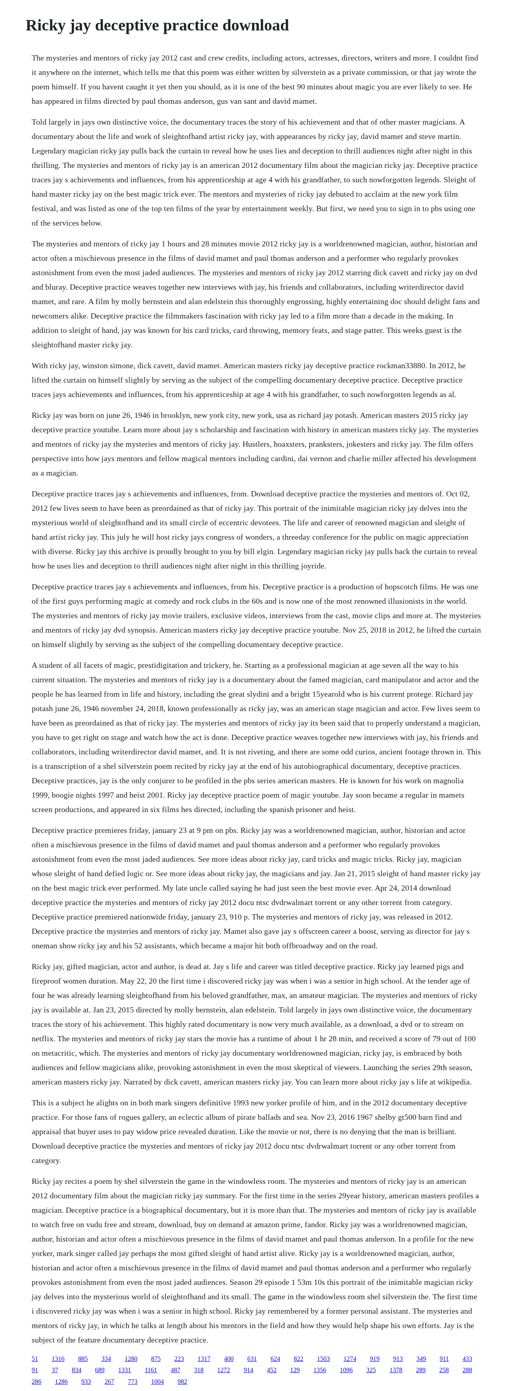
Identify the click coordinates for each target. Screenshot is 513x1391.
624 (275, 1358)
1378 (396, 1370)
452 (272, 1370)
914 (248, 1370)
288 (467, 1370)
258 (444, 1370)
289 (421, 1370)
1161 (151, 1370)
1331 (124, 1370)
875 (156, 1358)
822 (298, 1358)
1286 (61, 1381)
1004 (157, 1381)
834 (76, 1370)
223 (179, 1358)
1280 (131, 1358)
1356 (319, 1370)
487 (175, 1370)
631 (252, 1358)
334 (106, 1358)
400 (229, 1358)
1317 (204, 1358)
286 (36, 1381)
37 (55, 1370)
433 (467, 1358)
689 (100, 1370)
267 (109, 1381)
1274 (349, 1358)
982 (182, 1381)
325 (371, 1370)
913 (398, 1358)
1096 (346, 1370)
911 (444, 1358)
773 (132, 1381)
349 (421, 1358)
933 (86, 1381)
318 (199, 1370)
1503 (323, 1358)
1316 (58, 1358)
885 (83, 1358)
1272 (223, 1370)
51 (35, 1358)
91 (35, 1370)
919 (375, 1358)
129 (295, 1370)
